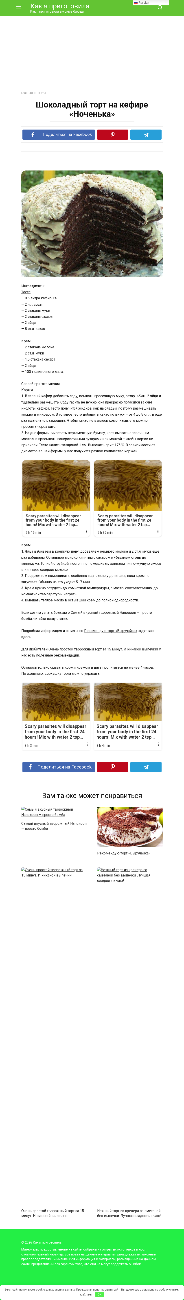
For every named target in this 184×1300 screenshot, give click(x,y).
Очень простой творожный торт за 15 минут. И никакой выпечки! (103, 649)
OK (99, 1294)
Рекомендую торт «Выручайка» (110, 631)
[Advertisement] (92, 49)
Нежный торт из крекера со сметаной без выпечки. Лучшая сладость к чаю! (129, 1213)
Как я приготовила (60, 6)
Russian (143, 2)
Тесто (26, 292)
